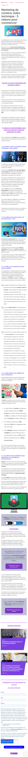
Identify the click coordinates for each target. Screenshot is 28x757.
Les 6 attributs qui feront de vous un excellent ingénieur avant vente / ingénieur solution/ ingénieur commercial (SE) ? (12, 668)
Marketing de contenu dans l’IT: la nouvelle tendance (12, 642)
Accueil (11, 2)
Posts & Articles (19, 2)
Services (4, 5)
